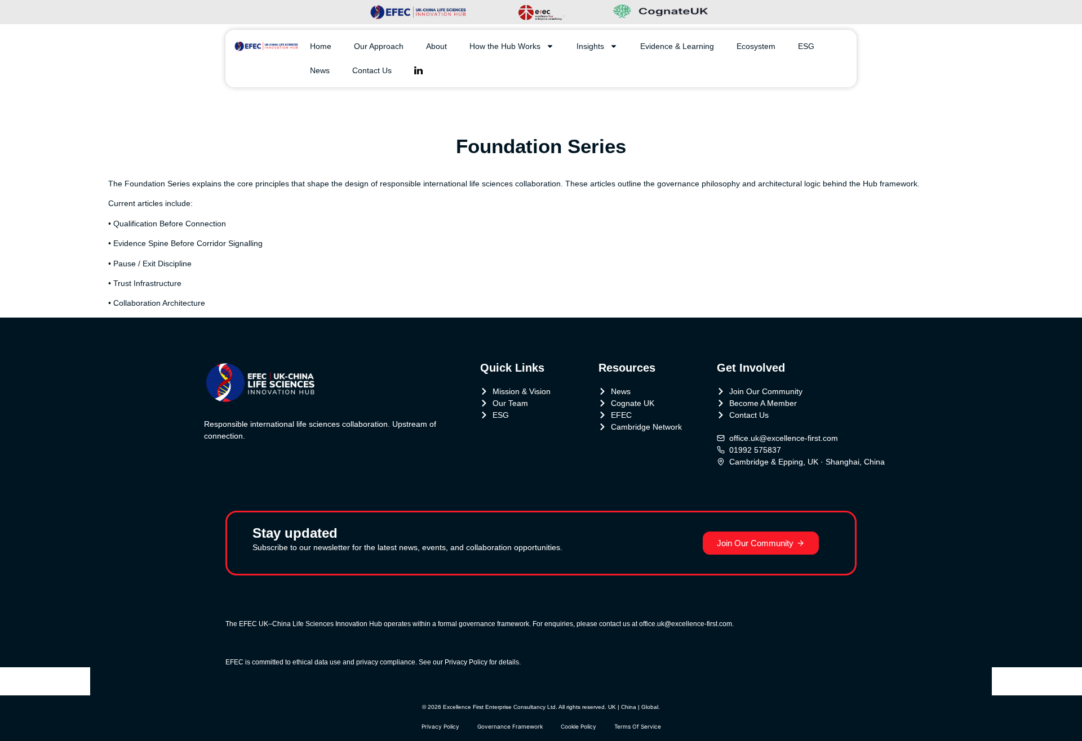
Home (320, 46)
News (320, 70)
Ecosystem (756, 46)
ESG (806, 46)
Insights (590, 46)
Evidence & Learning (677, 46)
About (436, 46)
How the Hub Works (504, 46)
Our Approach (378, 46)
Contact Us (372, 70)
